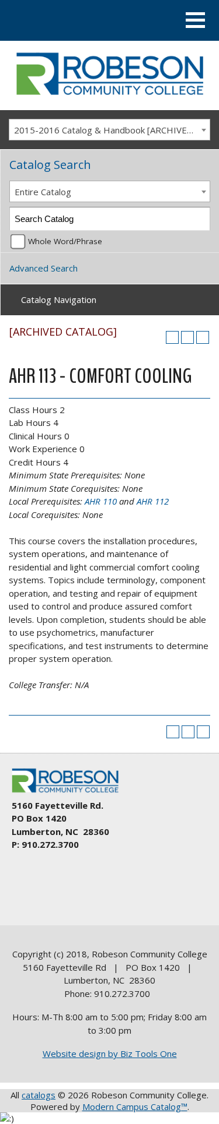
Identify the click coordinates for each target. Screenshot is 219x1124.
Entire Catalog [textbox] (43, 192)
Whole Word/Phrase (65, 241)
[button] (195, 20)
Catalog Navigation (58, 299)
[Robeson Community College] (109, 98)
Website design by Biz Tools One (110, 1053)
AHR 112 (153, 501)
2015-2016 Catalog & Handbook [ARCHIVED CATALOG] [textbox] (112, 130)
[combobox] (109, 130)
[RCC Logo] (71, 793)
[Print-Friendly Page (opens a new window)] (187, 337)
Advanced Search (43, 268)
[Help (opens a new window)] (202, 337)
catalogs (38, 1095)
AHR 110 (101, 501)
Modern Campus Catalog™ (134, 1106)
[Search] (198, 219)
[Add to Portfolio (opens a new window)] (172, 337)
